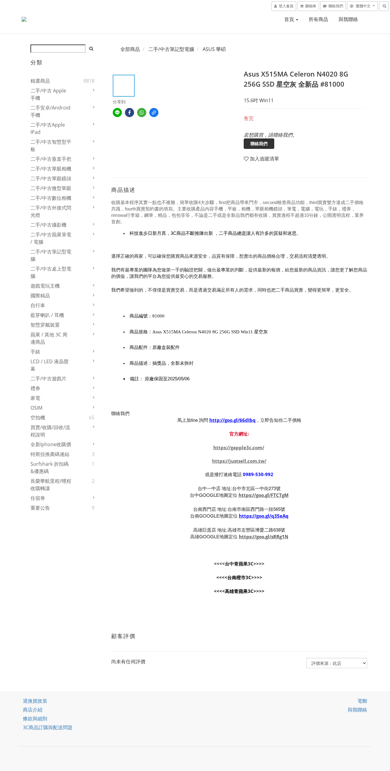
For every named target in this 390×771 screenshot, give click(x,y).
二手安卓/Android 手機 (50, 111)
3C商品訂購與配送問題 (48, 727)
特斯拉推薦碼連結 (49, 454)
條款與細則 (35, 718)
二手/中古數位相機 (50, 198)
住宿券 (37, 498)
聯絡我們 (259, 143)
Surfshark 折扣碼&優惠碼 (49, 468)
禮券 (35, 388)
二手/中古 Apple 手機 (48, 94)
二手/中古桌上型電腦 (50, 272)
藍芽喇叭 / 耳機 (47, 315)
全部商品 (130, 49)
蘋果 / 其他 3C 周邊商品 (48, 338)
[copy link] (153, 112)
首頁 (289, 19)
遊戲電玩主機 (45, 285)
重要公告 (40, 507)
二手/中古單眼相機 (50, 168)
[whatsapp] (141, 112)
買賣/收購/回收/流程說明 (50, 431)
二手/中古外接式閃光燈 (50, 211)
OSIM (36, 407)
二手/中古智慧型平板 (50, 145)
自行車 (37, 305)
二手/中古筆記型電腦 (50, 255)
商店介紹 (32, 709)
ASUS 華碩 (214, 49)
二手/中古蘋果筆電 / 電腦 (50, 238)
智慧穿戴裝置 (45, 324)
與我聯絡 (348, 19)
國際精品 (40, 295)
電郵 (362, 700)
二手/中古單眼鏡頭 (50, 178)
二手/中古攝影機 (48, 224)
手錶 (35, 351)
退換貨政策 (35, 700)
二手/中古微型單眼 (50, 188)
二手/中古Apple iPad (47, 128)
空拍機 (37, 417)
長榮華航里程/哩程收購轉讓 (50, 485)
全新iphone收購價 (50, 444)
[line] (117, 112)
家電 (35, 398)
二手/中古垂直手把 (50, 159)
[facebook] (129, 112)
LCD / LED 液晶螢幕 (49, 365)
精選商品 (40, 80)
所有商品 (318, 19)
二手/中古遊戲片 (48, 378)
